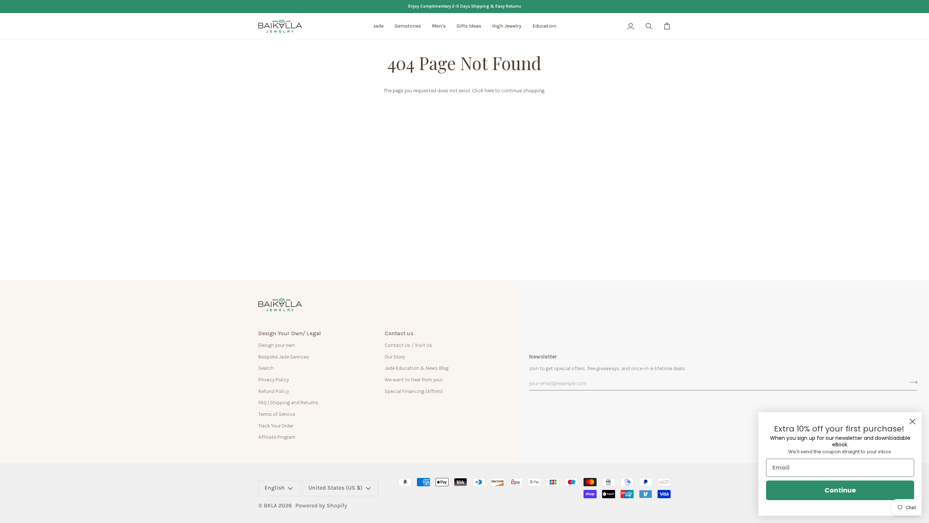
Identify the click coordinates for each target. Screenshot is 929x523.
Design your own (276, 345)
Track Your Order (275, 426)
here (489, 90)
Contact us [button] (399, 333)
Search (266, 368)
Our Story (395, 357)
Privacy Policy (273, 379)
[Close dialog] (912, 421)
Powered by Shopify (321, 505)
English (275, 488)
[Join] (911, 382)
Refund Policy (273, 391)
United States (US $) (335, 488)
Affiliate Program (276, 437)
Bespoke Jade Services (283, 357)
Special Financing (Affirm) (414, 391)
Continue (840, 490)
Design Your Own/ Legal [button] (289, 333)
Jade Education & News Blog (417, 368)
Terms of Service (276, 414)
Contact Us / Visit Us (408, 345)
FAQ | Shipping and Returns (288, 402)
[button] (378, 26)
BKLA (270, 505)
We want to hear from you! (413, 379)
